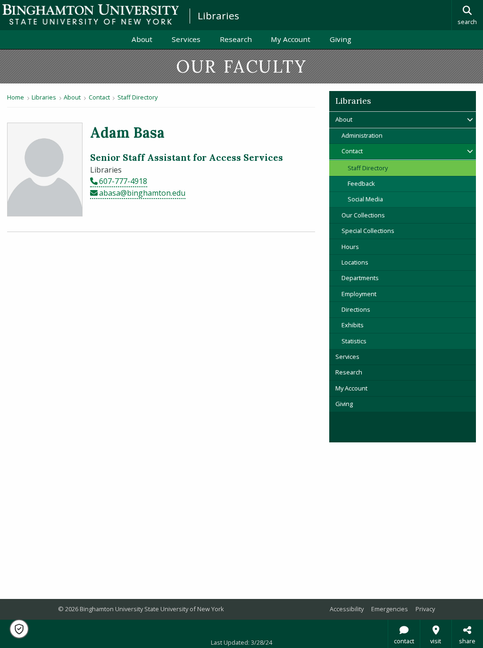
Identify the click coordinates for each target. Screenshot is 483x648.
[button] (19, 629)
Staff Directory (137, 97)
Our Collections (363, 215)
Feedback (361, 183)
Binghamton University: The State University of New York (90, 14)
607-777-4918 (123, 181)
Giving (340, 39)
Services (186, 39)
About (142, 39)
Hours (350, 246)
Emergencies (389, 609)
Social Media (365, 199)
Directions (355, 309)
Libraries (218, 15)
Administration (362, 135)
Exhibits (352, 325)
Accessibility (347, 609)
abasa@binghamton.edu (142, 193)
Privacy (425, 609)
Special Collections (367, 230)
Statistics (353, 341)
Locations (354, 262)
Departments (360, 278)
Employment (358, 294)
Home (15, 97)
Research (236, 39)
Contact (99, 97)
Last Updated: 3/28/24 (241, 642)
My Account (295, 39)
